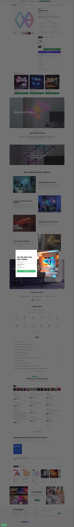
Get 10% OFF (26, 271)
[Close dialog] (57, 250)
